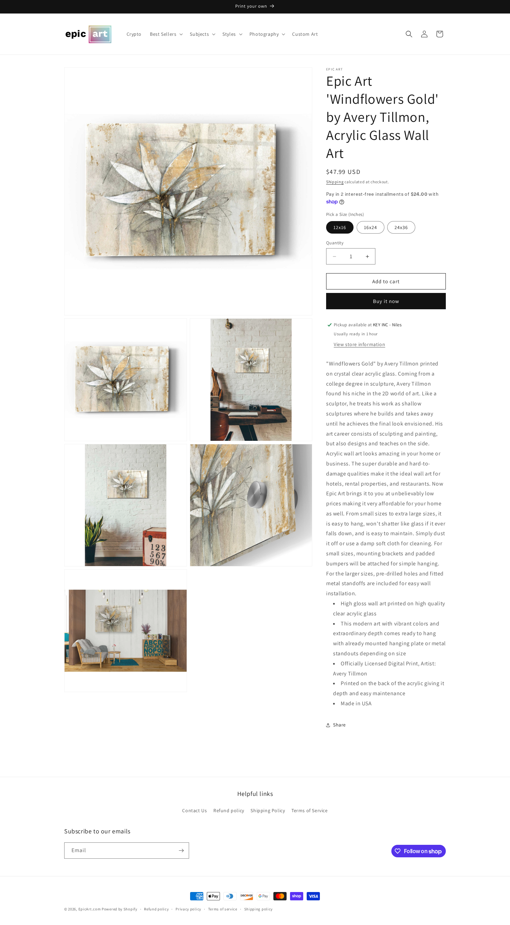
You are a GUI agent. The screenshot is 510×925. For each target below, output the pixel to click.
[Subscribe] (181, 850)
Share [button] (339, 725)
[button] (166, 34)
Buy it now (386, 301)
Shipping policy (258, 909)
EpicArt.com (89, 909)
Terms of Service (309, 810)
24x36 (401, 227)
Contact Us (194, 810)
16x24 (370, 227)
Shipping (335, 181)
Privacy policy (188, 909)
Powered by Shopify (119, 909)
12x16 (339, 227)
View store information (359, 344)
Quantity (334, 243)
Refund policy (228, 810)
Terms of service (222, 909)
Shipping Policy (267, 810)
